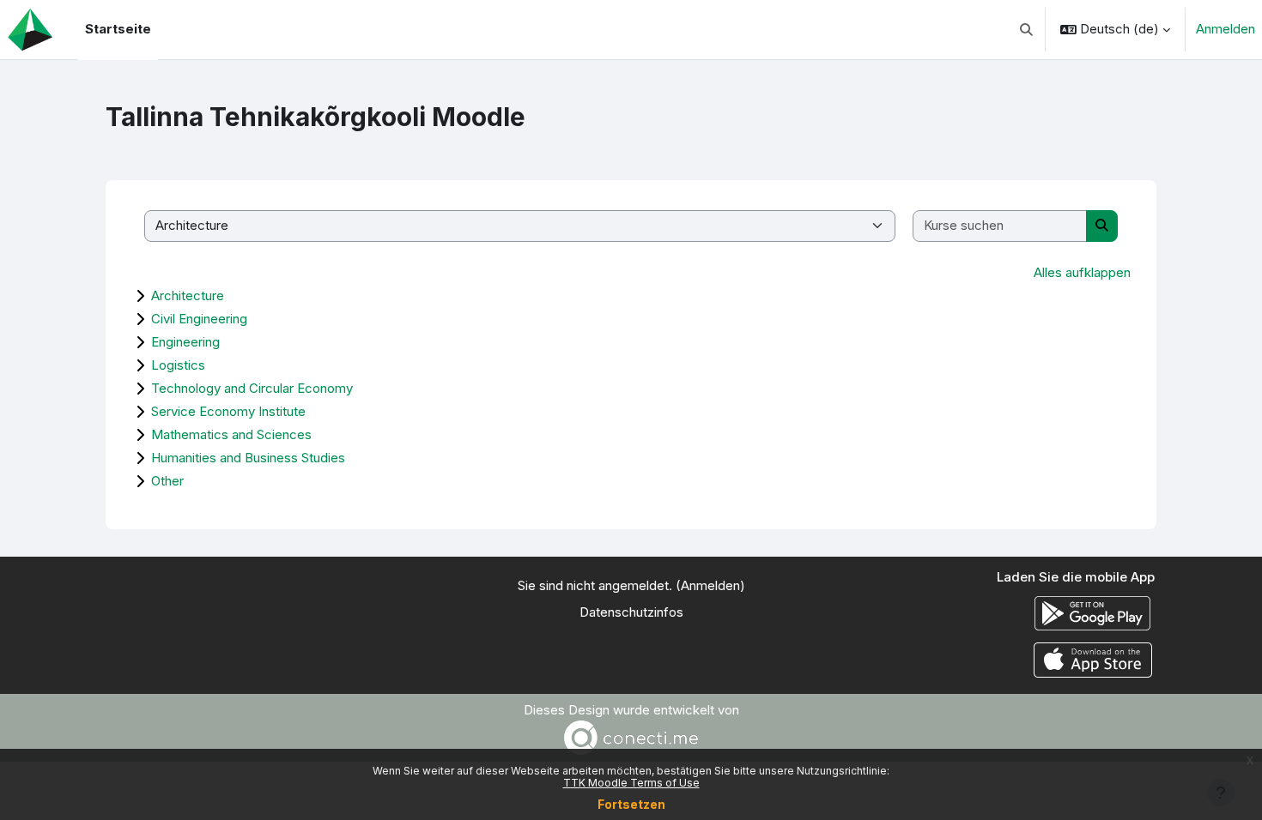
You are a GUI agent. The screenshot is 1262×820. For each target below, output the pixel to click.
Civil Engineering (199, 319)
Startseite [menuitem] (118, 29)
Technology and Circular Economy (252, 388)
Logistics (178, 365)
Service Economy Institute (228, 411)
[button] (1027, 29)
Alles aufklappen (1082, 272)
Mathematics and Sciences (231, 434)
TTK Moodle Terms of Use (631, 782)
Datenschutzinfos (631, 612)
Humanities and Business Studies (248, 457)
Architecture (187, 295)
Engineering (185, 342)
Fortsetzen (631, 804)
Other (167, 481)
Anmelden (1225, 29)
